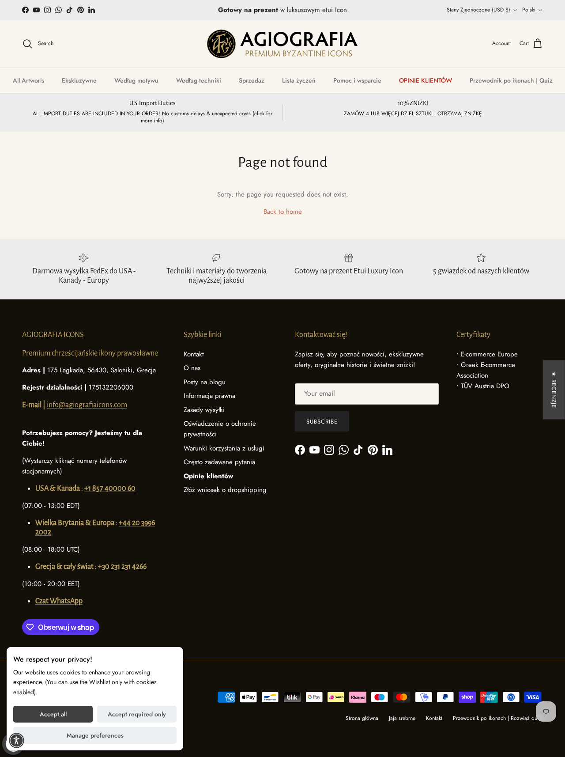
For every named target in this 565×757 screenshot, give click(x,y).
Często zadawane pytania (219, 462)
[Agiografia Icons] (282, 44)
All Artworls (28, 80)
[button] (16, 740)
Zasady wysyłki (204, 410)
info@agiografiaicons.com (87, 405)
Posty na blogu (205, 382)
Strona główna (362, 718)
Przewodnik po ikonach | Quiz (511, 80)
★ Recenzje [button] (554, 389)
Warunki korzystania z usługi (224, 448)
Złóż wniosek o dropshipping (225, 490)
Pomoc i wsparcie (357, 80)
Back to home (283, 211)
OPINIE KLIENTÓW (425, 80)
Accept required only (137, 714)
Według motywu (136, 80)
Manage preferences (95, 735)
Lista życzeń (299, 80)
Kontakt (194, 354)
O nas (192, 368)
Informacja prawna (209, 396)
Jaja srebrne (402, 718)
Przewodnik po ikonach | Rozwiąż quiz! (498, 718)
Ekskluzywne (79, 80)
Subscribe (322, 421)
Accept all (53, 714)
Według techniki (198, 80)
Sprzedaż (251, 80)
